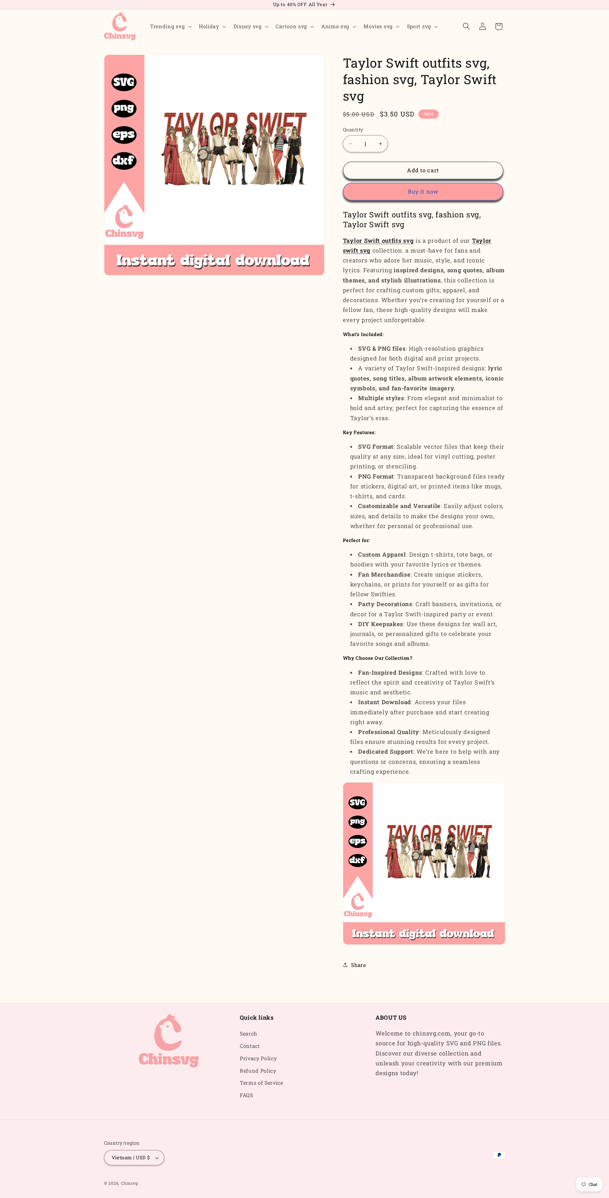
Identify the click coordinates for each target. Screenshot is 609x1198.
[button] (170, 26)
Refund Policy (258, 1070)
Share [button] (358, 965)
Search (248, 1033)
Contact (250, 1045)
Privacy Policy (258, 1058)
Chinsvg (129, 1183)
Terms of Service (261, 1083)
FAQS (246, 1095)
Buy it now (423, 191)
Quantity (353, 129)
